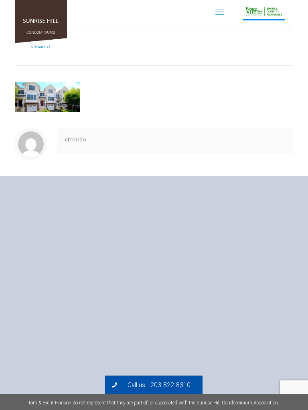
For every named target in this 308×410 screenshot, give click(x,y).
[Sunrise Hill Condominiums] (41, 26)
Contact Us (281, 12)
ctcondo (75, 140)
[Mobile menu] (220, 12)
